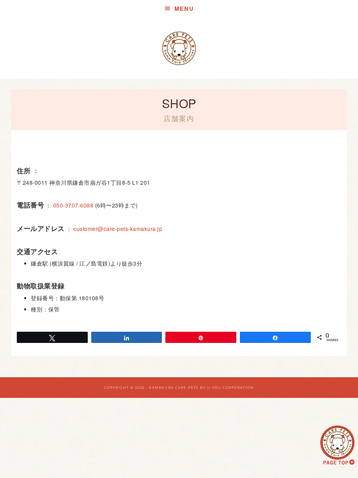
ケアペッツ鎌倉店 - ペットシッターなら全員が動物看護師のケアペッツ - (179, 48)
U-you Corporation (230, 387)
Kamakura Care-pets (174, 387)
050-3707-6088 (73, 205)
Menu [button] (184, 9)
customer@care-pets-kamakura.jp (117, 229)
